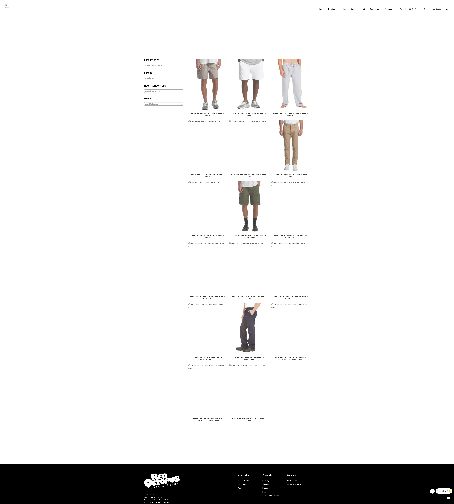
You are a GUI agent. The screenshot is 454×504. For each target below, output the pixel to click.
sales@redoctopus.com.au (156, 502)
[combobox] (163, 65)
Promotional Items (270, 496)
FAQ (239, 488)
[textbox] (163, 65)
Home (221, 39)
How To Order (243, 480)
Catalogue (266, 480)
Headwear (266, 488)
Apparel (265, 484)
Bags (264, 492)
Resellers (242, 484)
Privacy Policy (294, 484)
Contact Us (292, 480)
